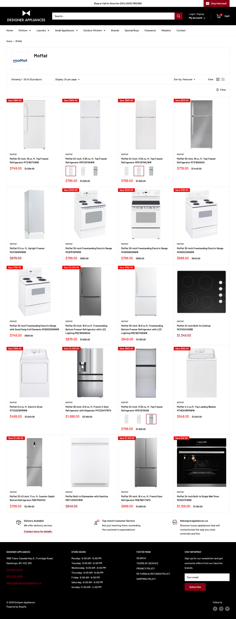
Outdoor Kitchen (92, 30)
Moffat (19, 41)
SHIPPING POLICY (146, 578)
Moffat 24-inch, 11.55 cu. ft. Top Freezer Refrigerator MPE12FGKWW (86, 160)
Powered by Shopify (16, 606)
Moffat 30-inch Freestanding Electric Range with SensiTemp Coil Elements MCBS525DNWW (34, 327)
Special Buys (132, 30)
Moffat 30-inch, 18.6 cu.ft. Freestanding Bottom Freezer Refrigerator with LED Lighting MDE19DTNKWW (142, 329)
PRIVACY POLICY (145, 568)
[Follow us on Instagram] (221, 608)
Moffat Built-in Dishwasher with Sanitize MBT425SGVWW (87, 498)
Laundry (41, 30)
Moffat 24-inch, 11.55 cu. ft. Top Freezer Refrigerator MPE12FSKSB (142, 408)
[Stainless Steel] (95, 171)
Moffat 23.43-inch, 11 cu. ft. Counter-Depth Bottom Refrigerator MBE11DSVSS (32, 498)
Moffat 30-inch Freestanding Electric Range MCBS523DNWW (200, 250)
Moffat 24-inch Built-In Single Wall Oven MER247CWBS (198, 498)
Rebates (166, 30)
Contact (181, 30)
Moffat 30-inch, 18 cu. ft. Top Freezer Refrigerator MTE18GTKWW (29, 160)
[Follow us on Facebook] (215, 608)
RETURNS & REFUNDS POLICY (153, 573)
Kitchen (23, 30)
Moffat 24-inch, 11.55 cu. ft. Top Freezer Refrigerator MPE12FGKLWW (142, 160)
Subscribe (195, 586)
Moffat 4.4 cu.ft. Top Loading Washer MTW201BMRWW (196, 408)
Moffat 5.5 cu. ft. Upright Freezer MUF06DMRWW (27, 250)
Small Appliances (64, 30)
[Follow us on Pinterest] (227, 608)
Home (9, 30)
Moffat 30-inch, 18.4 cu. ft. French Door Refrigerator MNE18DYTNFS (141, 498)
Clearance (150, 30)
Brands (115, 30)
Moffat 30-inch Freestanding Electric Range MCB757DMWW (89, 250)
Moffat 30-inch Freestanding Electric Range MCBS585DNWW (144, 250)
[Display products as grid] (217, 79)
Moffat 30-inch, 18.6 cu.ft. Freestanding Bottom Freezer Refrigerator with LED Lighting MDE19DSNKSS (86, 329)
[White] (71, 171)
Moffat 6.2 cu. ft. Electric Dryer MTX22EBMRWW (26, 408)
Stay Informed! (219, 3)
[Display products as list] (223, 79)
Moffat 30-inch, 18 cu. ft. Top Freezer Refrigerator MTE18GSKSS (196, 160)
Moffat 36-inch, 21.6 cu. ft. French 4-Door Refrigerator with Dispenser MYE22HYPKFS (88, 408)
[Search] (179, 16)
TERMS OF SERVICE (147, 563)
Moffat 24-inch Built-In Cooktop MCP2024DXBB (193, 327)
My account (196, 17)
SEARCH (141, 558)
